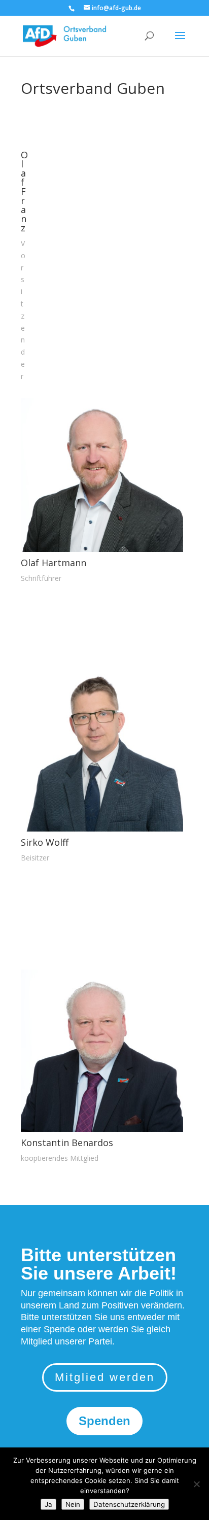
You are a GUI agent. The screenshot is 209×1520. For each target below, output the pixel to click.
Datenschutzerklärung (129, 1504)
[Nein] (196, 1484)
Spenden (104, 1421)
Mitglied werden (105, 1377)
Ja (48, 1504)
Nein (72, 1504)
